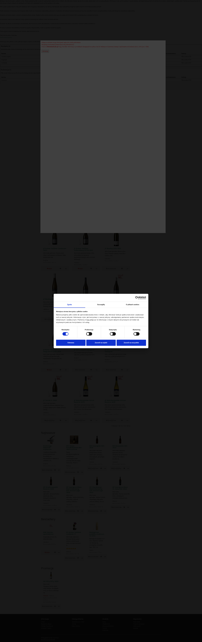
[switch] (89, 334)
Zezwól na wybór (101, 343)
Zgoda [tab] (69, 304)
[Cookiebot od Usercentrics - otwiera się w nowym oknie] (137, 297)
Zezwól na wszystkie (131, 343)
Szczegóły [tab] (101, 304)
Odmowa (70, 343)
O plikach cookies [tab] (132, 304)
